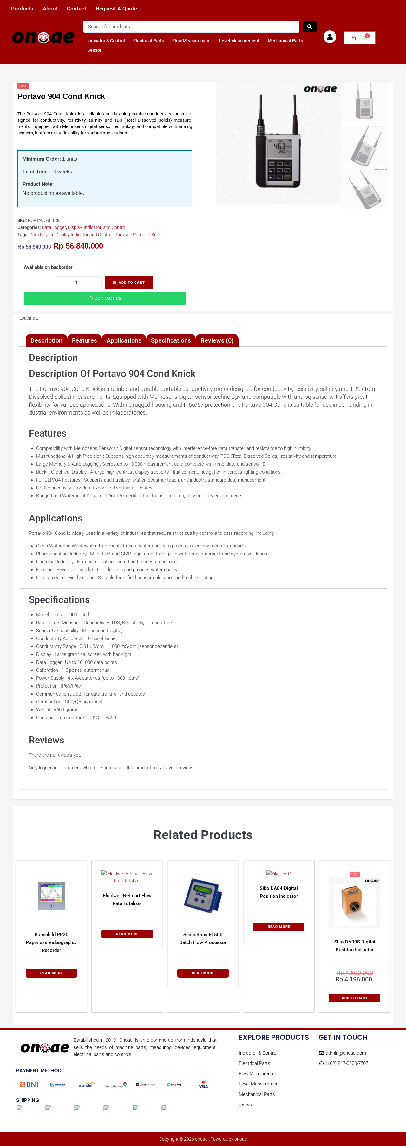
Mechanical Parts (285, 40)
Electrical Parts (148, 40)
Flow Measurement (191, 40)
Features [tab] (84, 340)
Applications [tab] (124, 340)
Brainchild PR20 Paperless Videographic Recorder (51, 942)
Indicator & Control (106, 40)
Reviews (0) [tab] (217, 340)
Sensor (94, 50)
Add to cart (132, 283)
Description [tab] (46, 340)
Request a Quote (116, 8)
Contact (76, 8)
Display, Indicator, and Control (97, 227)
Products (22, 8)
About (50, 8)
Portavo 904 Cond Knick (138, 234)
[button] (354, 998)
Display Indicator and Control (84, 234)
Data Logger (54, 227)
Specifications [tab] (171, 340)
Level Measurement (239, 40)
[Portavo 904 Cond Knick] (278, 144)
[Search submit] (310, 26)
